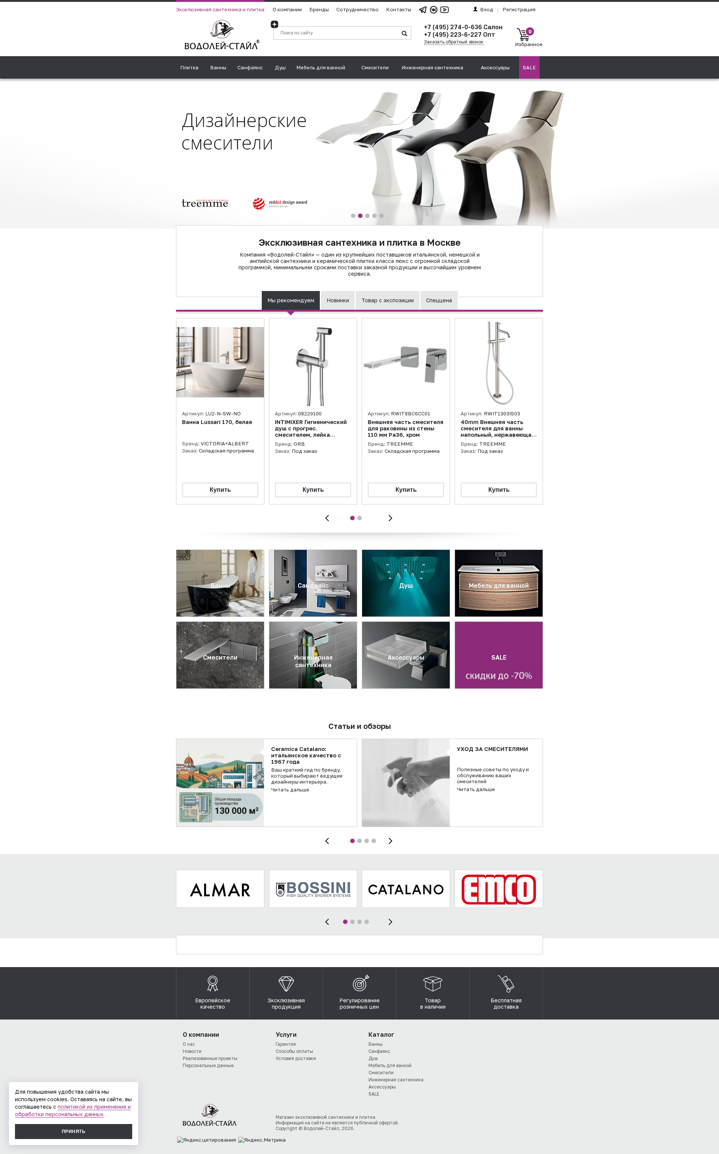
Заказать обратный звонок (453, 42)
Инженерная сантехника (432, 67)
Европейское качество (212, 1003)
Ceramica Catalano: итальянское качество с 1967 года (306, 755)
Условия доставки (296, 1058)
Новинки (338, 300)
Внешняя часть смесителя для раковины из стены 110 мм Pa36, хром (405, 428)
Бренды (319, 9)
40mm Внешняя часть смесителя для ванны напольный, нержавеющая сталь (498, 431)
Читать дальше (290, 790)
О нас (189, 1044)
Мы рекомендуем (290, 300)
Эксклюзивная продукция (286, 1003)
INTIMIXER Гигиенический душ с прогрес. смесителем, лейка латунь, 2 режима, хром (311, 431)
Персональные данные (208, 1065)
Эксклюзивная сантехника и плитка (220, 9)
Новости (192, 1051)
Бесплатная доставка (506, 1003)
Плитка (189, 67)
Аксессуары (495, 67)
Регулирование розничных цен (359, 1003)
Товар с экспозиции (387, 300)
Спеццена (439, 300)
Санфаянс (250, 67)
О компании (287, 9)
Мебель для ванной (320, 67)
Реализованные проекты (210, 1058)
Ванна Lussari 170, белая (217, 422)
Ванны (218, 67)
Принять (73, 1131)
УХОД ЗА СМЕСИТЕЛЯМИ (492, 749)
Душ (280, 67)
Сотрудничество (357, 9)
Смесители (375, 67)
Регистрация (519, 9)
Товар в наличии (433, 1003)
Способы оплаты (294, 1051)
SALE (529, 67)
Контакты (398, 9)
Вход (486, 9)
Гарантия (286, 1044)
